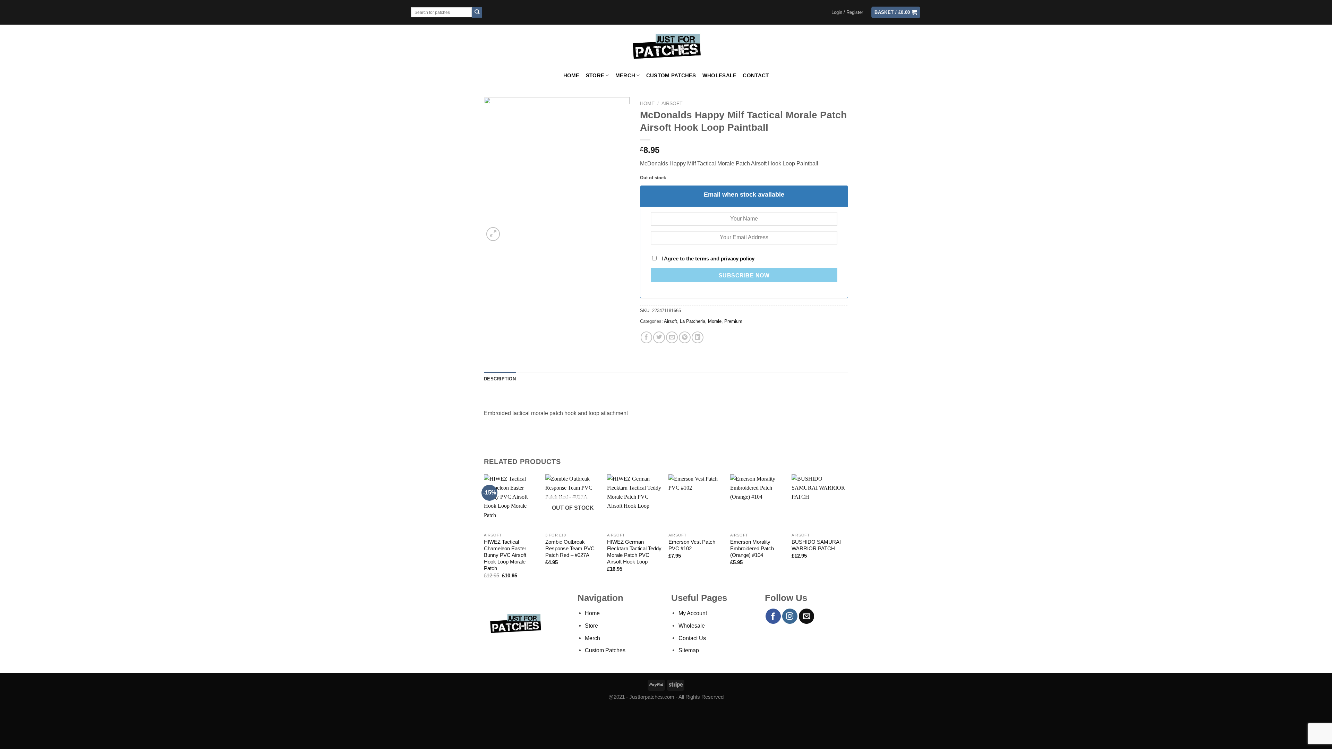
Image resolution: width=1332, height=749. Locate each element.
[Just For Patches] (666, 46)
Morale (715, 321)
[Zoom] (493, 234)
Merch (625, 75)
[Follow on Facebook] (773, 616)
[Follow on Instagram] (789, 616)
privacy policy (737, 258)
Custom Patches (671, 75)
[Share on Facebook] (646, 337)
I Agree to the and (707, 258)
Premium (733, 321)
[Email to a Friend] (672, 337)
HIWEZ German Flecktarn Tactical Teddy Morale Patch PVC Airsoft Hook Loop (634, 552)
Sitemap (688, 650)
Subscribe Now (744, 275)
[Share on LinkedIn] (697, 337)
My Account (692, 613)
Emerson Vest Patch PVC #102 (691, 545)
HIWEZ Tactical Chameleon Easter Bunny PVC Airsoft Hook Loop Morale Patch (505, 555)
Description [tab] (500, 378)
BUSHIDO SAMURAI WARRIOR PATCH (816, 545)
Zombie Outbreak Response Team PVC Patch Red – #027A (570, 548)
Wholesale (719, 75)
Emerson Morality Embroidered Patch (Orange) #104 (752, 548)
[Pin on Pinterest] (685, 337)
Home (571, 75)
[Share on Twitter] (659, 337)
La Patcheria (692, 321)
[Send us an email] (806, 616)
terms (702, 258)
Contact (756, 75)
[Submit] (477, 12)
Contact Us (692, 638)
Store (595, 75)
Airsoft (672, 103)
